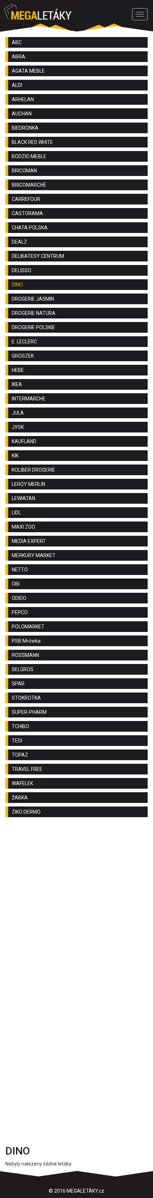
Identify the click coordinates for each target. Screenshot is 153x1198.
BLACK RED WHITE (32, 142)
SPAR (18, 683)
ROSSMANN (25, 655)
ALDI (17, 85)
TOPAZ (20, 755)
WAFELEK (22, 783)
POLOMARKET (28, 626)
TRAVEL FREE (27, 769)
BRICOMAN (24, 170)
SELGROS (22, 669)
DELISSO (21, 270)
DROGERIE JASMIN (33, 299)
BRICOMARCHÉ (29, 185)
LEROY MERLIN (28, 484)
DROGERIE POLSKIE (33, 327)
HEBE (18, 370)
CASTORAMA (27, 213)
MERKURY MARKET (34, 555)
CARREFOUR (26, 199)
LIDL (16, 512)
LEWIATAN (23, 498)
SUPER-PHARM (29, 712)
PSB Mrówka (26, 641)
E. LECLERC (24, 341)
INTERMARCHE (29, 398)
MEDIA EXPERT (29, 541)
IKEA (17, 384)
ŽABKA (20, 797)
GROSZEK (23, 356)
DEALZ (19, 242)
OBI (16, 584)
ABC (17, 42)
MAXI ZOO (23, 527)
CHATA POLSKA (30, 227)
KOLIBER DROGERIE (33, 470)
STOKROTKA (26, 698)
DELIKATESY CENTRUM (38, 256)
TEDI (17, 740)
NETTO (20, 569)
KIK (15, 455)
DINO (17, 284)
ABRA (18, 56)
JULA (18, 413)
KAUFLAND (24, 441)
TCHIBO (20, 726)
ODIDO (19, 598)
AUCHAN (22, 113)
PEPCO (20, 612)
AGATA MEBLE (28, 71)
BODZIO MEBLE (29, 156)
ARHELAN (23, 99)
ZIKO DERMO (26, 812)
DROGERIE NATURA (34, 313)
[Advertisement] (76, 906)
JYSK (18, 427)
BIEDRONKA (25, 128)
